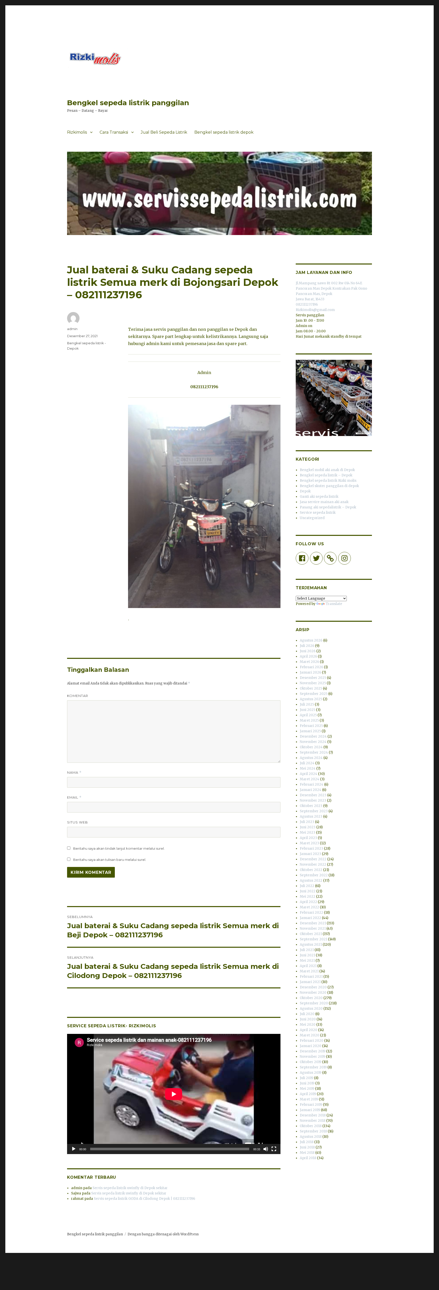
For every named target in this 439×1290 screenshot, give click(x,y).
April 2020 (308, 1030)
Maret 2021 (309, 971)
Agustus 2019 (310, 1072)
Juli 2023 (307, 822)
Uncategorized (312, 518)
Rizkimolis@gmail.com (315, 310)
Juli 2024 (307, 763)
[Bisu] (265, 1149)
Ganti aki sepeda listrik (319, 496)
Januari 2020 (310, 1046)
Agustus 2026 (311, 640)
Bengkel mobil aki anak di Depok (327, 470)
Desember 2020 (313, 987)
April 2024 (308, 774)
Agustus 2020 (311, 1008)
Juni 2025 (307, 710)
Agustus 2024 (311, 758)
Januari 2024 (310, 790)
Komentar (77, 696)
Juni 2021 (307, 955)
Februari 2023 (311, 848)
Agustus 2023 (311, 816)
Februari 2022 (311, 912)
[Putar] (73, 1149)
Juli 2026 (307, 646)
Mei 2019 (307, 1088)
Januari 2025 (310, 731)
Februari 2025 (311, 726)
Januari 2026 (310, 672)
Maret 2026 (309, 662)
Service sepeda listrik (318, 512)
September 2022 (314, 875)
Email (74, 797)
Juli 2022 (307, 886)
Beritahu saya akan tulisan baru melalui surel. (109, 860)
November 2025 (313, 683)
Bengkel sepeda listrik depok (224, 132)
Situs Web (77, 822)
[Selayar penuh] (273, 1149)
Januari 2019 (310, 1110)
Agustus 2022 (311, 880)
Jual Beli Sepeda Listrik (164, 132)
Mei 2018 (307, 1153)
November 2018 (312, 1120)
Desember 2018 (313, 1115)
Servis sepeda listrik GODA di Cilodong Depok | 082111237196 (144, 1198)
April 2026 (308, 656)
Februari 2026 (311, 667)
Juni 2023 (308, 827)
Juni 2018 (307, 1147)
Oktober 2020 (311, 998)
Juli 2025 (307, 704)
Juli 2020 (307, 1014)
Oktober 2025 (311, 688)
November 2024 (313, 742)
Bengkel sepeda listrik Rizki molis (328, 480)
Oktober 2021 (311, 934)
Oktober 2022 (311, 870)
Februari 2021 (311, 976)
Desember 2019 (312, 1051)
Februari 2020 (311, 1040)
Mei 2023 (307, 832)
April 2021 (308, 966)
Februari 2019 (311, 1104)
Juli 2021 (307, 950)
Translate (334, 604)
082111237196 (307, 304)
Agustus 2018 (311, 1136)
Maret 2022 (309, 907)
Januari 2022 (310, 918)
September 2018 (313, 1131)
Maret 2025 (309, 720)
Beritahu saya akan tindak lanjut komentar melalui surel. (119, 848)
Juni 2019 (307, 1083)
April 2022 (308, 902)
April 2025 (308, 715)
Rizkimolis (77, 132)
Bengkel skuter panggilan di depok (329, 486)
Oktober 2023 (311, 806)
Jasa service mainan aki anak (324, 502)
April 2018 (308, 1158)
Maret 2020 (309, 1035)
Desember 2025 (313, 678)
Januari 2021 (310, 982)
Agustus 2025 (311, 699)
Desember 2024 (313, 736)
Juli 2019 (306, 1078)
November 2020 (313, 992)
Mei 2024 (308, 768)
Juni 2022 (308, 891)
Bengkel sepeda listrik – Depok (326, 475)
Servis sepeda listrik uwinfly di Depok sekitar (130, 1188)
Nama (74, 772)
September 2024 (314, 752)
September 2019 (313, 1067)
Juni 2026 (308, 651)
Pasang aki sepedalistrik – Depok (328, 507)
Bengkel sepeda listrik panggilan (128, 102)
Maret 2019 (309, 1099)
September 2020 (314, 1003)
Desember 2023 (313, 795)
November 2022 (313, 864)
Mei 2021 (307, 960)
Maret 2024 (309, 779)
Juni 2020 (308, 1019)
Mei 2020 (308, 1024)
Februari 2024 (311, 784)
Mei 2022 (307, 896)
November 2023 (313, 800)
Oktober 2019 (310, 1062)
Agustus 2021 (311, 944)
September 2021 (313, 939)
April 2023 (308, 838)
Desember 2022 (313, 859)
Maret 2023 (309, 843)
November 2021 (313, 928)
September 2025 (313, 694)
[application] (173, 1094)
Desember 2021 (313, 923)
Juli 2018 (306, 1142)
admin (72, 329)
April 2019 (308, 1094)
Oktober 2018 (311, 1126)
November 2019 (312, 1056)
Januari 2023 (310, 854)
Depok (305, 491)
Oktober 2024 (311, 747)
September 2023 (314, 811)
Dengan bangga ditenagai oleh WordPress (163, 1234)
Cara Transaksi (114, 132)
